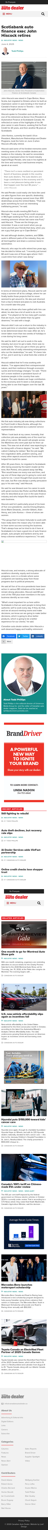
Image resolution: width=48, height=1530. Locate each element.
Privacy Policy (24, 1521)
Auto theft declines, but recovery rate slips (21, 832)
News (21, 40)
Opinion (4, 1465)
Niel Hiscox (6, 1508)
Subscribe (5, 1434)
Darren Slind (30, 1504)
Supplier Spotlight (32, 1457)
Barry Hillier (6, 1504)
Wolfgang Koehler (32, 1480)
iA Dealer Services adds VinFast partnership (20, 851)
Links (3, 1425)
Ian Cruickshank (7, 1496)
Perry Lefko (30, 1484)
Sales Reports (31, 1449)
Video (27, 1461)
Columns (5, 1449)
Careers (4, 1430)
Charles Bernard (8, 1488)
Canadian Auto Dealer (16, 860)
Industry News (10, 40)
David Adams (6, 1480)
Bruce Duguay (7, 1500)
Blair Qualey (30, 1496)
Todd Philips (30, 1492)
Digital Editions (7, 1422)
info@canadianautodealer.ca (16, 1404)
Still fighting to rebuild (15, 813)
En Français (10, 2)
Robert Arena (6, 1484)
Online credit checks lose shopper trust (22, 871)
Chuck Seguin (31, 1500)
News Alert (29, 1191)
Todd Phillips (17, 51)
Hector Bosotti (7, 1492)
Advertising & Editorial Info (12, 1418)
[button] (9, 14)
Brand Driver (30, 1453)
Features (5, 1453)
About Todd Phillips (14, 699)
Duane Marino (31, 1488)
